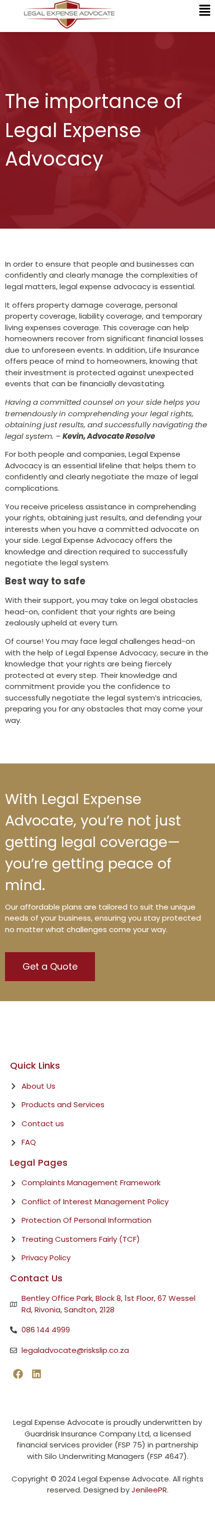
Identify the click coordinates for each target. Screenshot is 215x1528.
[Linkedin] (36, 1374)
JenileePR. (150, 1489)
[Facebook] (18, 1374)
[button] (205, 11)
